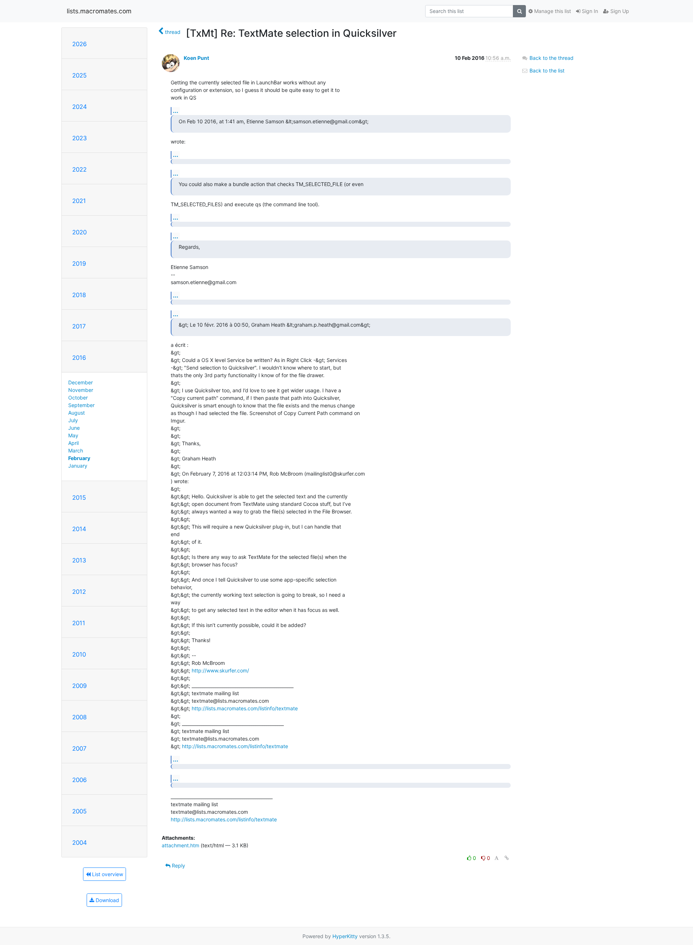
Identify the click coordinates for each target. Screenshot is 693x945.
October (78, 397)
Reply (177, 865)
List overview (107, 874)
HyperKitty (345, 936)
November (80, 390)
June (74, 428)
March (75, 450)
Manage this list (552, 11)
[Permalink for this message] (507, 857)
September (81, 405)
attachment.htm (180, 845)
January (77, 466)
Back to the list (546, 70)
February (79, 458)
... (175, 110)
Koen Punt (196, 58)
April (73, 443)
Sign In (589, 11)
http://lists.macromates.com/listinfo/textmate (245, 708)
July (73, 420)
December (80, 382)
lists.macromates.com (99, 11)
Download (106, 900)
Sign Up (619, 11)
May (73, 435)
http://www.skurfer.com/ (220, 670)
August (76, 413)
